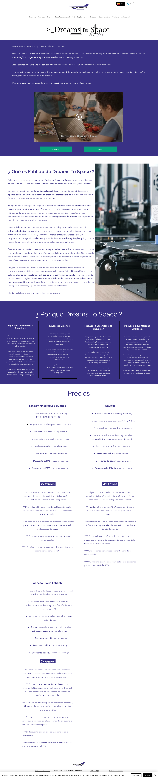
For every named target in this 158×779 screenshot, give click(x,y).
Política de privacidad (116, 775)
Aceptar (147, 775)
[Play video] (79, 117)
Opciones (136, 775)
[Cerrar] (155, 775)
